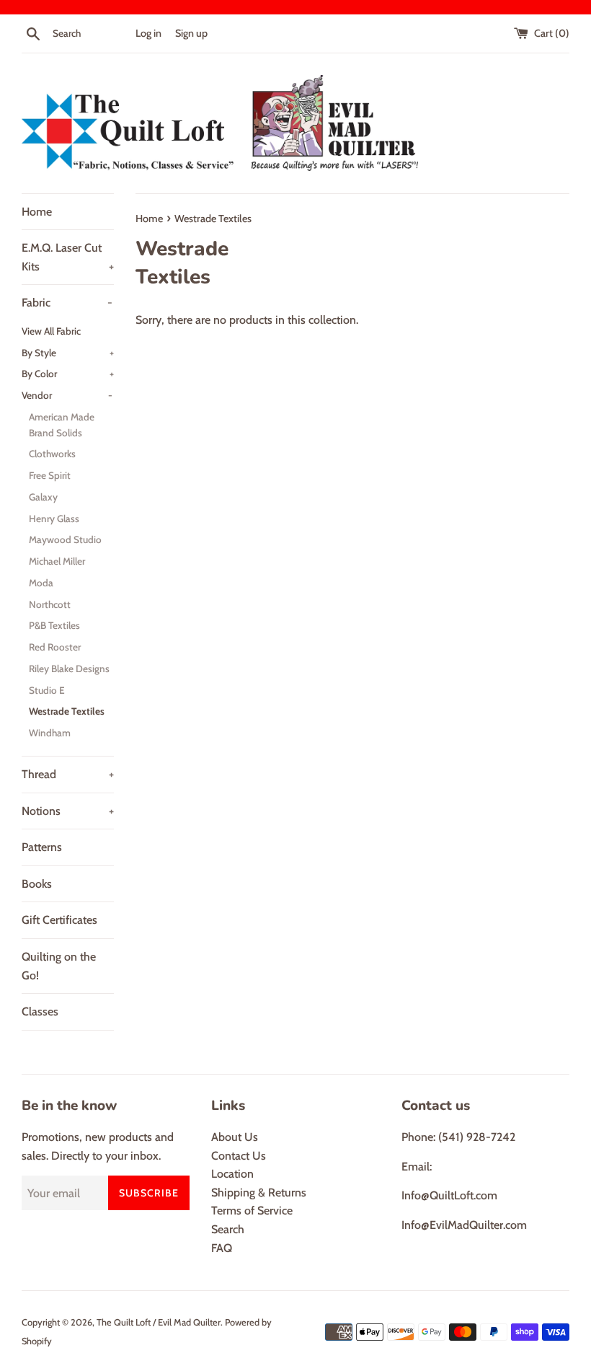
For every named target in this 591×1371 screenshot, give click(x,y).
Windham (50, 733)
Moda (41, 582)
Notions (68, 811)
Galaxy (43, 497)
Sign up (191, 33)
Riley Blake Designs (69, 668)
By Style (68, 352)
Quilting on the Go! (59, 966)
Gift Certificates (59, 920)
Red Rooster (55, 647)
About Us (234, 1137)
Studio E (47, 690)
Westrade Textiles (67, 711)
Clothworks (52, 453)
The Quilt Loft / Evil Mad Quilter (159, 1322)
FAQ (221, 1248)
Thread (68, 774)
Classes (40, 1011)
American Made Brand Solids (61, 424)
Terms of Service (252, 1210)
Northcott (50, 604)
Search (227, 1229)
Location (232, 1174)
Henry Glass (54, 518)
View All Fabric (51, 331)
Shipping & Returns (258, 1192)
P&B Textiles (54, 625)
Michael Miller (57, 561)
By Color (68, 373)
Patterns (42, 847)
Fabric (67, 302)
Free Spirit (50, 475)
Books (37, 884)
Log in (148, 33)
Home (37, 212)
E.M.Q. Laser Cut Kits (68, 257)
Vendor (67, 395)
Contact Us (238, 1156)
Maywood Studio (65, 539)
